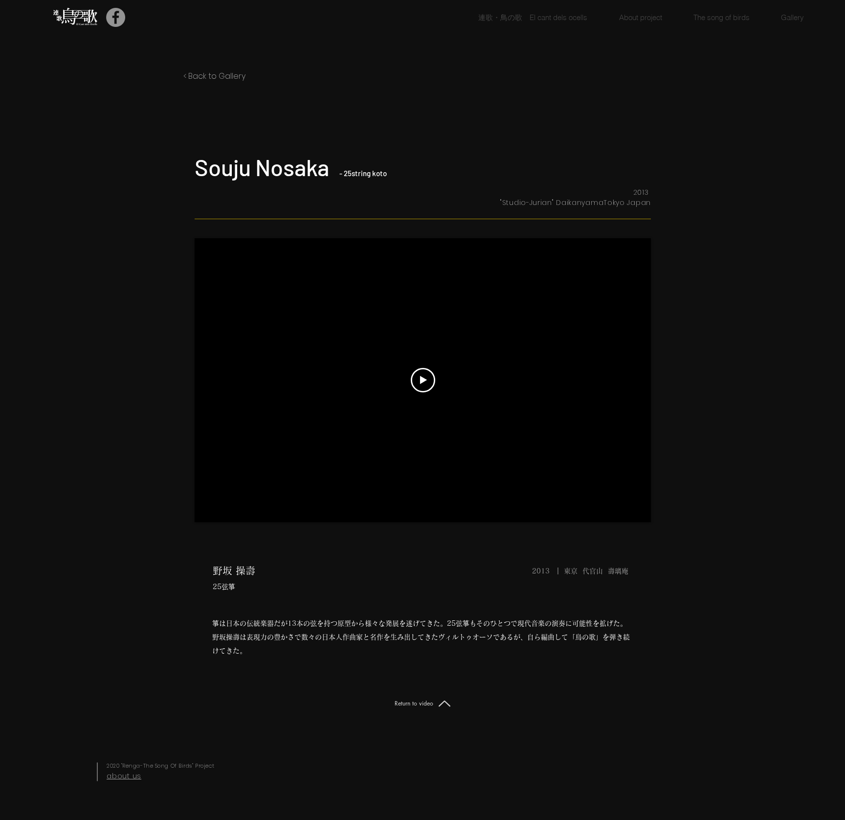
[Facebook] (115, 17)
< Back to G (204, 76)
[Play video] (423, 380)
